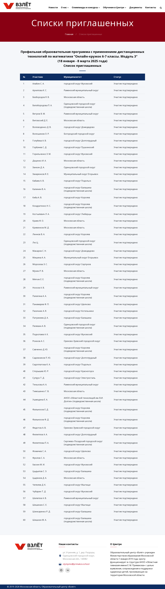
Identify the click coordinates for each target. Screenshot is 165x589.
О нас (64, 7)
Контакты (150, 7)
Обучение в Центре (113, 7)
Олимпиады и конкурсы (85, 7)
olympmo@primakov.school (76, 564)
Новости (53, 7)
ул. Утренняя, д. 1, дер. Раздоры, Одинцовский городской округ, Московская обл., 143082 (79, 555)
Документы (135, 7)
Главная (69, 34)
